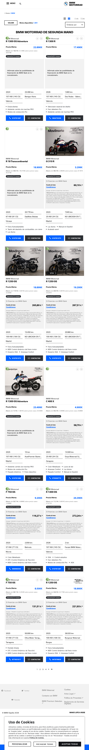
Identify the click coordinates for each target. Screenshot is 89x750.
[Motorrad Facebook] (2, 691)
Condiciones (51, 187)
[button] (55, 153)
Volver (11, 23)
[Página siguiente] (48, 669)
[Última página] (52, 669)
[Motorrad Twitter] (22, 691)
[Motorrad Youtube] (12, 700)
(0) (77, 18)
